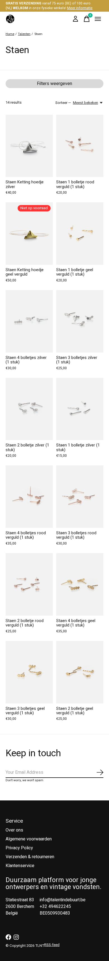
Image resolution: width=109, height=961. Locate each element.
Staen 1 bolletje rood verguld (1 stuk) (75, 184)
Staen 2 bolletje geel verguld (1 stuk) (74, 711)
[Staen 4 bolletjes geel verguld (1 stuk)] (79, 584)
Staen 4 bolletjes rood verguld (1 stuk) (26, 535)
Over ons (14, 830)
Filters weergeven (54, 83)
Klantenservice (20, 865)
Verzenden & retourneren (30, 856)
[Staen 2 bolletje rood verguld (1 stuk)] (29, 584)
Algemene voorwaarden (29, 839)
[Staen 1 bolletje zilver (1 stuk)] (79, 409)
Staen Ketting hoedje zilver (25, 184)
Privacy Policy (19, 848)
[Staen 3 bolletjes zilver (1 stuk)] (79, 321)
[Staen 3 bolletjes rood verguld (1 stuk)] (79, 496)
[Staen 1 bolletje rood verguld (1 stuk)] (79, 146)
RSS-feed (52, 945)
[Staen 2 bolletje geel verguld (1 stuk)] (79, 672)
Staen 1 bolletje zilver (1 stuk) (78, 447)
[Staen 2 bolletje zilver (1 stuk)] (29, 409)
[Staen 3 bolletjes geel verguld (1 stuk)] (29, 672)
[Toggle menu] (97, 18)
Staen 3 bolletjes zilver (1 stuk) (76, 360)
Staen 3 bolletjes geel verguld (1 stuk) (25, 711)
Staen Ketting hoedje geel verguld (25, 272)
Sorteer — (63, 103)
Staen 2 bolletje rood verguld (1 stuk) (25, 623)
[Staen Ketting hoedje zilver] (29, 146)
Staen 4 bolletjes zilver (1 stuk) (26, 360)
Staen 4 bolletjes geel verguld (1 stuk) (75, 623)
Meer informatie (80, 8)
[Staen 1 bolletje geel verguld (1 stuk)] (79, 233)
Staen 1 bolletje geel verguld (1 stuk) (74, 272)
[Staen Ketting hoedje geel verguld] (29, 233)
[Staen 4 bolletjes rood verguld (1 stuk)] (29, 496)
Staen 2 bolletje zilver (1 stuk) (27, 447)
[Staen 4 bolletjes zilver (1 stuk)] (29, 321)
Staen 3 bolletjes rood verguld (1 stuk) (76, 535)
